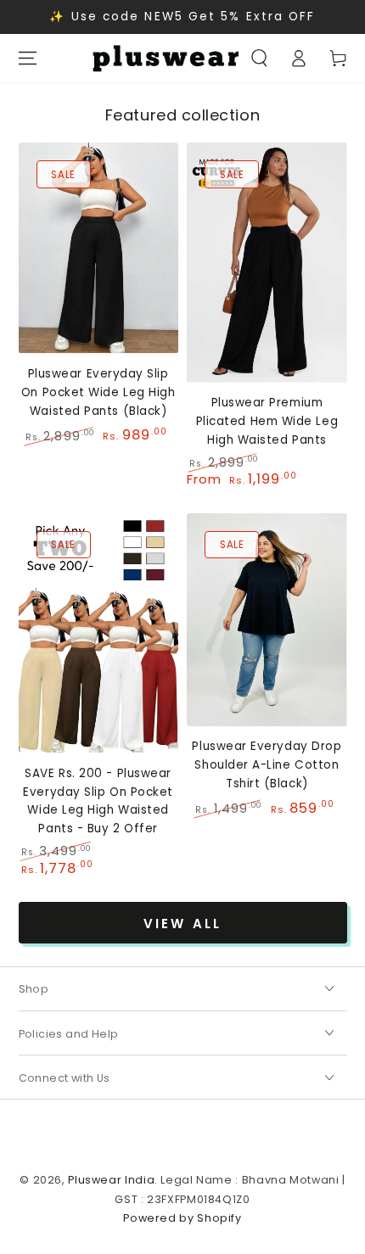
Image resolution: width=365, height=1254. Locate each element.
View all (182, 923)
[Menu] (27, 58)
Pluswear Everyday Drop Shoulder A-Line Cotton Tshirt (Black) (266, 765)
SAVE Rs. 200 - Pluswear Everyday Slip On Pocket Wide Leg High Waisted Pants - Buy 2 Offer (97, 801)
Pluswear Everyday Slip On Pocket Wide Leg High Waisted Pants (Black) (98, 392)
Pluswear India (111, 1180)
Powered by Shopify (182, 1218)
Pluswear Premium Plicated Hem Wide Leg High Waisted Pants (267, 421)
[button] (259, 58)
